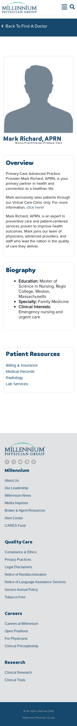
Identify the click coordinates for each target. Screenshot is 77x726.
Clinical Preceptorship (21, 646)
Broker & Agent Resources (25, 510)
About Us (12, 480)
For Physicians (16, 638)
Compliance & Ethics (21, 552)
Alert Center (14, 518)
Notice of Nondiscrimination (26, 574)
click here (35, 207)
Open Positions (16, 631)
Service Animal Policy (21, 589)
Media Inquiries (16, 503)
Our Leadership (16, 488)
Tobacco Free (15, 597)
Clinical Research (18, 672)
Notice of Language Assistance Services (35, 582)
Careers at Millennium (21, 623)
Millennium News (18, 495)
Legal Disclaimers (18, 567)
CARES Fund (15, 525)
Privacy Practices (18, 559)
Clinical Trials (15, 680)
